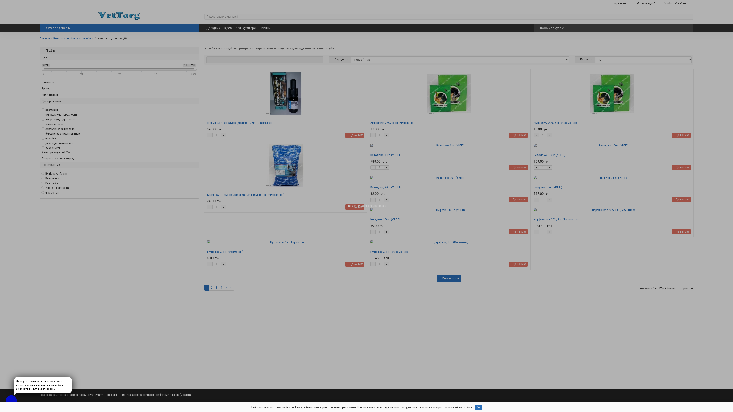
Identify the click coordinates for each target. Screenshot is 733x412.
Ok (478, 407)
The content (354, 205)
